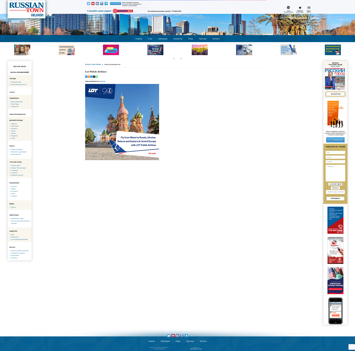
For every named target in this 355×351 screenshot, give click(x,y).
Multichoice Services (17, 175)
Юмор (190, 39)
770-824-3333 (176, 11)
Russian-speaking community (19, 250)
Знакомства (177, 39)
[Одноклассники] (89, 77)
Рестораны (14, 191)
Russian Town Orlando (93, 64)
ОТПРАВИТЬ (335, 198)
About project (15, 255)
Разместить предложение (19, 152)
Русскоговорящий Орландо (19, 239)
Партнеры (203, 39)
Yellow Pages (19, 66)
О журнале (14, 170)
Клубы (13, 193)
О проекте (14, 172)
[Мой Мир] (91, 77)
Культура (14, 186)
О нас (150, 39)
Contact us (14, 258)
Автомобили (15, 126)
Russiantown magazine (18, 253)
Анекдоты (14, 196)
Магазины (14, 128)
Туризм (13, 133)
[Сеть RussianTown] (287, 7)
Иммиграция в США (17, 218)
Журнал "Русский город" (18, 168)
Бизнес (13, 131)
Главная (138, 39)
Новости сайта (15, 165)
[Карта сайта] (307, 7)
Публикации (162, 39)
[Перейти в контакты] (298, 7)
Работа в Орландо (16, 149)
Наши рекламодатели (112, 64)
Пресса (13, 207)
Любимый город (16, 82)
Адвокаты (14, 123)
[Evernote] (96, 77)
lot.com (102, 81)
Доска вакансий (16, 154)
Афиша (13, 188)
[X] (94, 77)
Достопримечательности (18, 84)
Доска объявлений (19, 72)
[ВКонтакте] (86, 77)
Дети (12, 234)
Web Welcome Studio (196, 349)
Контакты (216, 39)
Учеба (13, 138)
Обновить (335, 188)
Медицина (14, 135)
